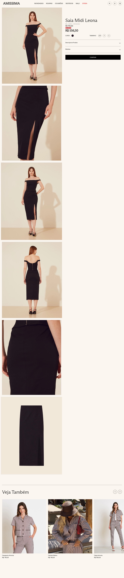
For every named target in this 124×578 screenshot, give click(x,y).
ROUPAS (49, 3)
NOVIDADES (38, 3)
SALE (78, 3)
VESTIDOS (69, 3)
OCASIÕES (59, 3)
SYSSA (84, 3)
